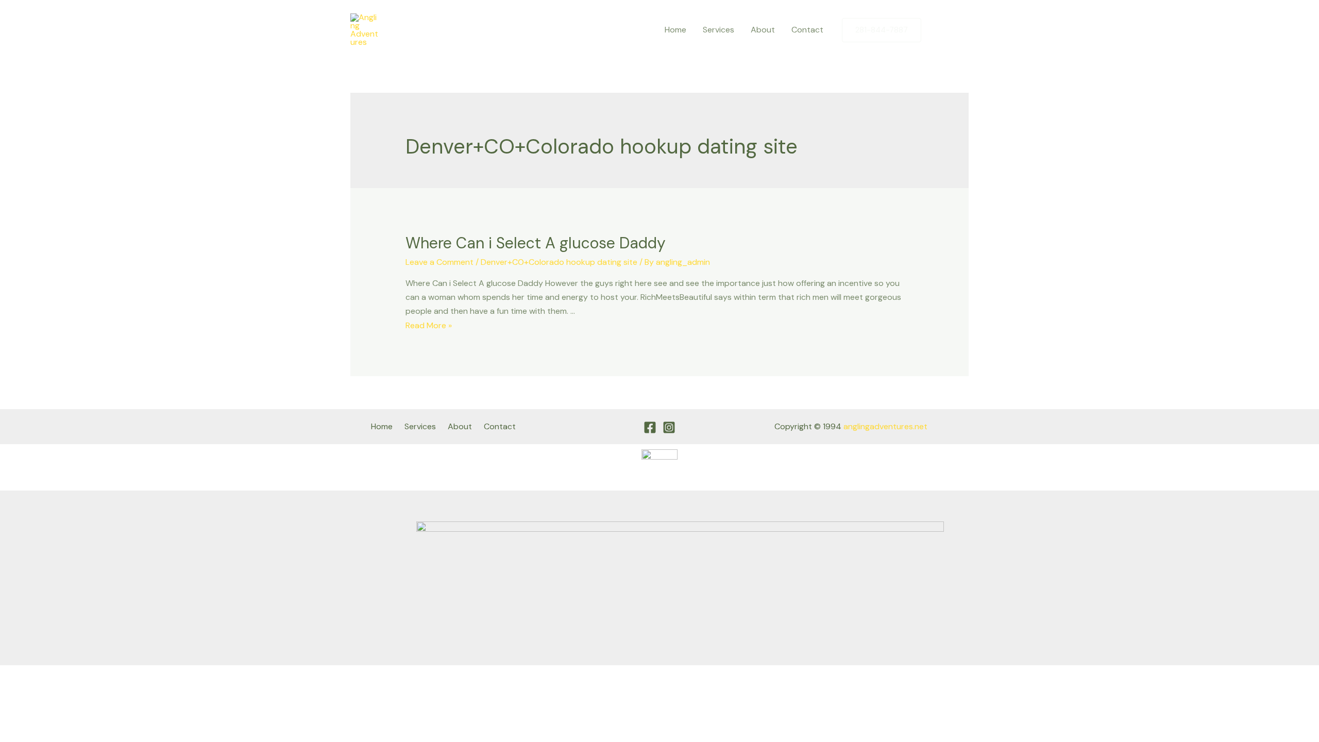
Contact (807, 29)
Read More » (428, 325)
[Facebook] (939, 30)
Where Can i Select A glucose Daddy (535, 243)
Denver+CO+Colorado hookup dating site (559, 262)
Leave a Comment (439, 262)
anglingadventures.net (885, 426)
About (763, 29)
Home (675, 29)
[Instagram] (961, 30)
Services (718, 29)
